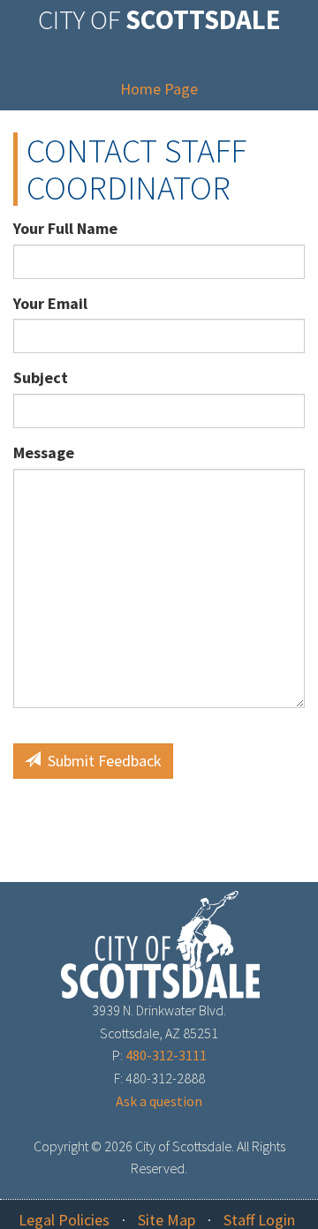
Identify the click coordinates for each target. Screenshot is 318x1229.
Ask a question (159, 1101)
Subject (40, 377)
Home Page (159, 89)
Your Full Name (65, 228)
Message (43, 452)
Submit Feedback (101, 760)
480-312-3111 (166, 1055)
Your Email (50, 303)
